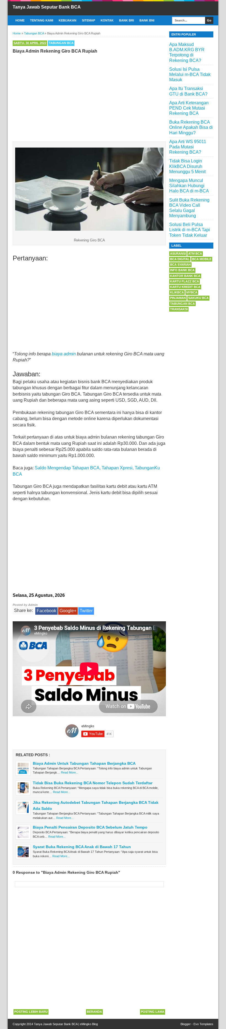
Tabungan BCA (61, 43)
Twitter (86, 610)
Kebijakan (67, 20)
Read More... (69, 772)
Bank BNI (146, 20)
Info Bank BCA (182, 270)
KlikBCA (177, 292)
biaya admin (64, 354)
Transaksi (179, 309)
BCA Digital (180, 259)
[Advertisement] (89, 96)
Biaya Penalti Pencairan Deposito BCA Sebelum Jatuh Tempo (90, 827)
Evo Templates (203, 1024)
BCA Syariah (180, 264)
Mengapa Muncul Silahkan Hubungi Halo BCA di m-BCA (189, 185)
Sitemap (88, 20)
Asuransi (178, 253)
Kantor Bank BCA (185, 275)
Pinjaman (178, 298)
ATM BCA (195, 253)
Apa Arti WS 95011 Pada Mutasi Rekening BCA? (187, 146)
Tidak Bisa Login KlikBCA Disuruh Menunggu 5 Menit (187, 166)
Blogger (186, 1024)
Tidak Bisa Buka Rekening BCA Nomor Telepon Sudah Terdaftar (92, 783)
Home (20, 20)
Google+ (68, 610)
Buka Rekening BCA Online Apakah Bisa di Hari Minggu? (191, 127)
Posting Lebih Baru (31, 1011)
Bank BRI (126, 20)
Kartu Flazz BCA (184, 281)
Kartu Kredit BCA (185, 286)
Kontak (107, 20)
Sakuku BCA (198, 298)
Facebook (46, 610)
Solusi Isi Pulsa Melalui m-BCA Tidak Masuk (190, 74)
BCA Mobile (201, 259)
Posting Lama (152, 1011)
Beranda (94, 1011)
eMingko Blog (89, 1024)
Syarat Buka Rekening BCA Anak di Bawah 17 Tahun (82, 847)
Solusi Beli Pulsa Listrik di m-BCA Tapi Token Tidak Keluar (189, 229)
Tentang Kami (41, 20)
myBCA (191, 292)
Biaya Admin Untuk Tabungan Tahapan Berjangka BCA (84, 763)
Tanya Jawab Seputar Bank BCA (47, 7)
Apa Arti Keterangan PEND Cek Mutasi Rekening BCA (189, 108)
